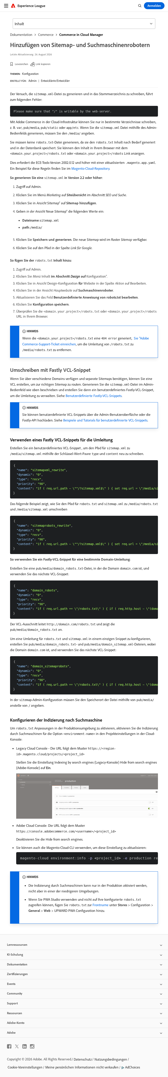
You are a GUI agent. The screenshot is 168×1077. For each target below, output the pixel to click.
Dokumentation (21, 34)
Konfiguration (30, 74)
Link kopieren (43, 64)
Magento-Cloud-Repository (90, 168)
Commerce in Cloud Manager (81, 34)
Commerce (46, 34)
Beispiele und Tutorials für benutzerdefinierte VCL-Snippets (105, 420)
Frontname (100, 905)
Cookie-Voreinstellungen (25, 1067)
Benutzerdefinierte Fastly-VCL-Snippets (94, 395)
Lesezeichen (21, 64)
